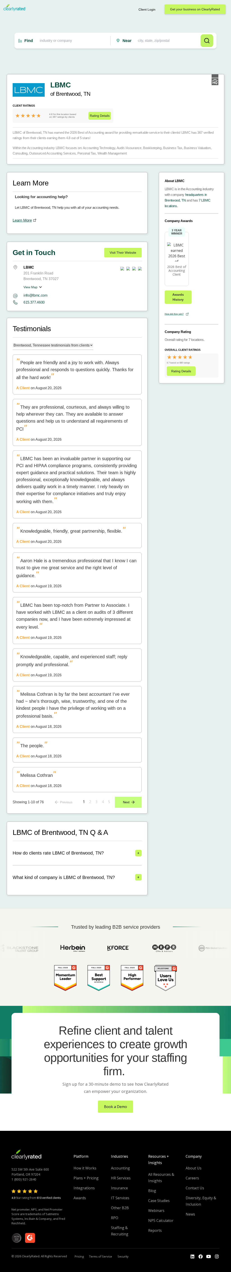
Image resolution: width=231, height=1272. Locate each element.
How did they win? (174, 314)
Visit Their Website (123, 252)
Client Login (147, 9)
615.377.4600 (34, 302)
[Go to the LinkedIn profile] (192, 1256)
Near (127, 40)
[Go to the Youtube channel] (208, 1256)
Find (28, 40)
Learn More (22, 220)
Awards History (178, 297)
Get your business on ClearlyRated (195, 9)
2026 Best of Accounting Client (176, 270)
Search (207, 40)
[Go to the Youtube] (200, 1256)
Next (126, 802)
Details (100, 115)
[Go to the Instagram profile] (216, 1256)
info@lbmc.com (35, 295)
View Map (30, 287)
